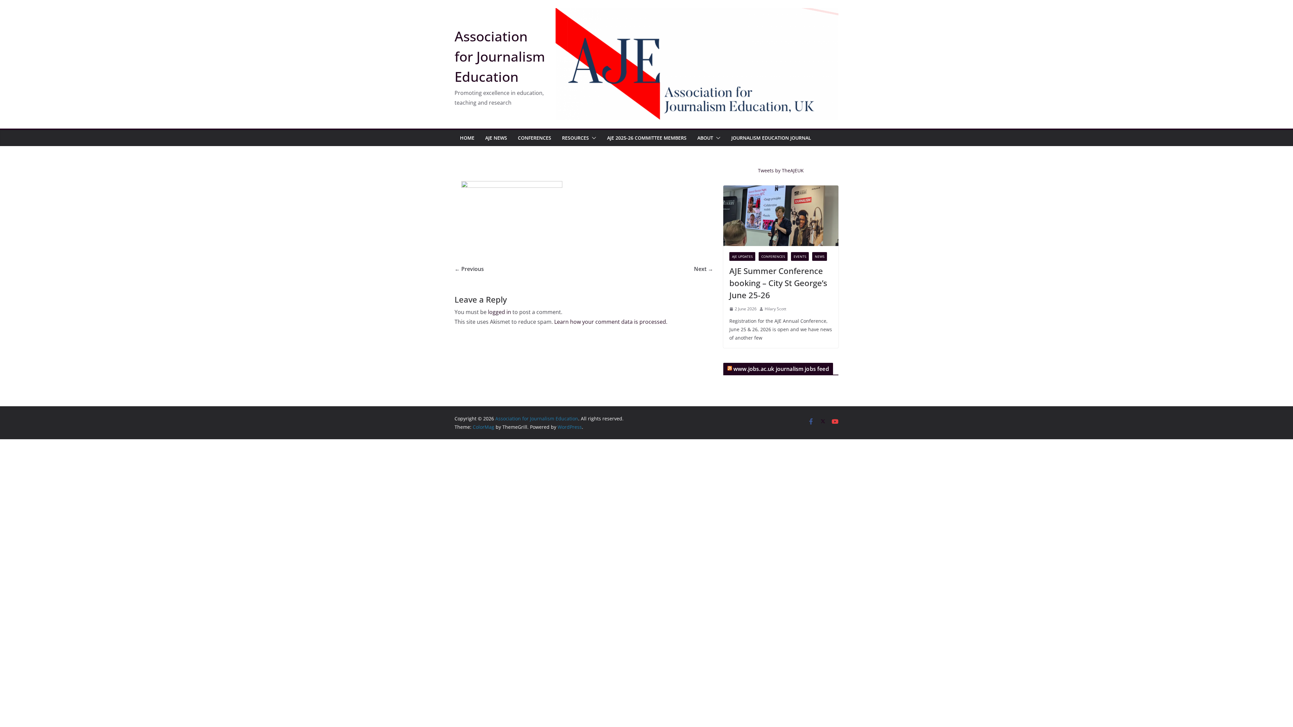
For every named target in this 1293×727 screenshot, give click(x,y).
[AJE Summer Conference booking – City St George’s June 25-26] (780, 215)
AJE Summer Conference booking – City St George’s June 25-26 (778, 283)
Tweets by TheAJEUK (781, 170)
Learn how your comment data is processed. (610, 321)
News (819, 256)
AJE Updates (742, 256)
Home (467, 138)
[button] (592, 138)
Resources (575, 138)
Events (800, 256)
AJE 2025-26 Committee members (647, 138)
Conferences (534, 138)
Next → (703, 269)
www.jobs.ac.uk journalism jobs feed (781, 369)
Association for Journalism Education (500, 56)
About (705, 138)
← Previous (469, 269)
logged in (499, 312)
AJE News (496, 138)
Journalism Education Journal (771, 138)
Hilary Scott (775, 309)
